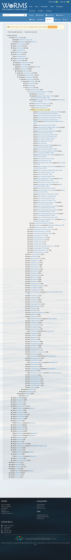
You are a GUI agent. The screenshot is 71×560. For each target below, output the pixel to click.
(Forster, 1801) (46, 154)
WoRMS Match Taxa (42, 515)
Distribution (50, 15)
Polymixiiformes (35, 360)
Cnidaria (19, 397)
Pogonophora (20, 445)
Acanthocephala (21, 44)
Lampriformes (34, 333)
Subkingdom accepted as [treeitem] (25, 41)
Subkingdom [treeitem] (22, 39)
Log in (66, 19)
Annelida (19, 46)
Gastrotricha (20, 412)
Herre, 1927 (44, 160)
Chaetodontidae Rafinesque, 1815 (42, 233)
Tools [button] (50, 19)
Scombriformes (35, 366)
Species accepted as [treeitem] (49, 112)
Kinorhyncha (20, 418)
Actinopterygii (30, 79)
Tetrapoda (28, 393)
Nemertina (20, 433)
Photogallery (59, 6)
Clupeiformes (34, 300)
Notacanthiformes (35, 343)
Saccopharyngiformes (37, 362)
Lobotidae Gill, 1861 (38, 242)
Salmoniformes (35, 364)
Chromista (18, 466)
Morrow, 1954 (45, 141)
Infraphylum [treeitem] (24, 71)
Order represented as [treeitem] (40, 331)
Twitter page (7, 527)
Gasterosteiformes (36, 318)
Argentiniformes (35, 267)
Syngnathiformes (35, 381)
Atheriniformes (35, 271)
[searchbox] (12, 15)
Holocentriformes (35, 329)
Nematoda (20, 427)
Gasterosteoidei (52, 318)
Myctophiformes (35, 341)
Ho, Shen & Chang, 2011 (48, 182)
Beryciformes (34, 279)
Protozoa (18, 475)
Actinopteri (32, 81)
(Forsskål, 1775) (47, 200)
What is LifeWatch (6, 506)
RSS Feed (7, 529)
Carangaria (38, 285)
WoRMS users (5, 511)
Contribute (49, 11)
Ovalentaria (38, 352)
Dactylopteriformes (36, 306)
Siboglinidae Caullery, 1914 (39, 445)
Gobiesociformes (35, 320)
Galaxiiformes (34, 316)
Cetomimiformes (35, 292)
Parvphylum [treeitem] (29, 75)
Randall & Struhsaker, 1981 (50, 170)
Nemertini (19, 435)
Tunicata (23, 64)
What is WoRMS (5, 504)
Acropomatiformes (36, 254)
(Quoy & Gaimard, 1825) (49, 112)
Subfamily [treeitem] (37, 94)
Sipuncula (33, 456)
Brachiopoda (20, 52)
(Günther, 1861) (46, 198)
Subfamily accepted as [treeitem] (45, 96)
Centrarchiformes (35, 289)
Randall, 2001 (46, 176)
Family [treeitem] (43, 229)
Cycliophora (20, 402)
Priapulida (19, 450)
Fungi (17, 468)
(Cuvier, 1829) (46, 125)
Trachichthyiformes (36, 385)
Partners (3, 510)
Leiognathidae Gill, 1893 (39, 239)
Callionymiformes (35, 283)
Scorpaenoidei (51, 368)
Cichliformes (34, 297)
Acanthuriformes (35, 89)
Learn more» (54, 538)
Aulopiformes (34, 273)
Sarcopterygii (30, 391)
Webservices (40, 518)
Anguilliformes (34, 262)
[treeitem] (41, 92)
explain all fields (52, 27)
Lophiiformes (34, 335)
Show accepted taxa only (15, 32)
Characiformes (35, 295)
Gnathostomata (28, 73)
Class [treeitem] (31, 83)
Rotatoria (19, 452)
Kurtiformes (34, 331)
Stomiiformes (34, 375)
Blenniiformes (34, 281)
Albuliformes (34, 256)
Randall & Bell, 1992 (47, 137)
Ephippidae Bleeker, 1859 (40, 237)
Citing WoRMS (41, 504)
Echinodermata (21, 406)
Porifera (19, 448)
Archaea (18, 462)
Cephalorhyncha (21, 56)
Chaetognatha (21, 58)
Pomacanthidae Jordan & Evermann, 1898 (44, 246)
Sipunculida (20, 456)
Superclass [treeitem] (31, 81)
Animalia (18, 37)
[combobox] (13, 15)
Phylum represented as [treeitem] (25, 433)
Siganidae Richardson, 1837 (41, 250)
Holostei (30, 85)
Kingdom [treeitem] (18, 37)
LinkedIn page (8, 530)
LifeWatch (40, 11)
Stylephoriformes (35, 377)
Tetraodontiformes (51, 356)
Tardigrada (20, 458)
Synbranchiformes (36, 379)
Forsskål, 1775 (42, 103)
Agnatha (26, 71)
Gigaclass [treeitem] (30, 79)
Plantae (18, 473)
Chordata (19, 60)
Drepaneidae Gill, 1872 (39, 235)
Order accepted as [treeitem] (45, 292)
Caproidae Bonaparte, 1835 (40, 231)
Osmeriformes (34, 347)
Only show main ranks (31, 32)
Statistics (41, 19)
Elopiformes (34, 308)
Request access (41, 508)
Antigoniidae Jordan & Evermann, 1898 (44, 229)
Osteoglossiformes (36, 350)
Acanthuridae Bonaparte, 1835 (41, 91)
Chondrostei (31, 83)
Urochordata (24, 66)
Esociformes (34, 310)
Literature (40, 15)
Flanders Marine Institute (30, 543)
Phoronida (20, 439)
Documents (32, 11)
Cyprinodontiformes (36, 304)
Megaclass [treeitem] (26, 393)
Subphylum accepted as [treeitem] (27, 66)
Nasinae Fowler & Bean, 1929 (45, 96)
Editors (33, 19)
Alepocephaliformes (36, 258)
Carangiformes (35, 287)
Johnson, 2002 (46, 166)
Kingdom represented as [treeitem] (21, 470)
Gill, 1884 (41, 105)
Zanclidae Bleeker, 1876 (39, 252)
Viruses (18, 477)
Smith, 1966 (44, 145)
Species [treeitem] (46, 115)
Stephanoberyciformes (37, 372)
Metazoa (22, 41)
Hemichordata (21, 416)
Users (52, 6)
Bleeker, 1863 (43, 223)
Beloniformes (34, 277)
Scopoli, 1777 (41, 107)
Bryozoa (19, 54)
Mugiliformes (34, 337)
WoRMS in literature (6, 513)
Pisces (27, 395)
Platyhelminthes (21, 443)
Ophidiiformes (34, 345)
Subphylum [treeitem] (24, 62)
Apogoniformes (35, 264)
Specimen (60, 15)
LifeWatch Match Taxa (43, 516)
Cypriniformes (34, 302)
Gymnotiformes (35, 327)
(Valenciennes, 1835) (49, 117)
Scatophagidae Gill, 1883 (40, 248)
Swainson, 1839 (56, 225)
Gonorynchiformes (36, 325)
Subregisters (44, 6)
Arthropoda (20, 48)
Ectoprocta (20, 408)
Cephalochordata (26, 62)
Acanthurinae (40, 94)
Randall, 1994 (47, 134)
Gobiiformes (34, 322)
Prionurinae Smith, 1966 (43, 99)
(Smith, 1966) (45, 174)
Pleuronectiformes (36, 358)
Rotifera (31, 452)
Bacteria (18, 464)
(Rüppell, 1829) (46, 139)
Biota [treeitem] (12, 35)
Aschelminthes (21, 50)
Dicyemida (20, 404)
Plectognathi (34, 356)
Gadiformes (34, 314)
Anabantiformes (35, 260)
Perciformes (34, 354)
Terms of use (40, 506)
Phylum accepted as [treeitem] (24, 408)
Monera (18, 470)
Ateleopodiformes (35, 269)
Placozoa (19, 441)
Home (30, 6)
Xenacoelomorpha (22, 460)
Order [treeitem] (35, 89)
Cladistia (31, 389)
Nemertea (19, 431)
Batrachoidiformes (36, 275)
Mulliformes (34, 339)
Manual (58, 19)
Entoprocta (20, 410)
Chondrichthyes (30, 75)
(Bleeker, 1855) (47, 149)
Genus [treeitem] (42, 103)
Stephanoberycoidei (55, 372)
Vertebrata (24, 69)
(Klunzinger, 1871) (46, 219)
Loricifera (19, 420)
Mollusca (19, 425)
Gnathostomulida (21, 414)
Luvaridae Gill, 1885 (38, 244)
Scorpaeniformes (35, 368)
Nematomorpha (21, 429)
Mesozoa (19, 422)
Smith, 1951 (45, 178)
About (36, 6)
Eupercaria (38, 312)
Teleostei (30, 87)
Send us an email (8, 525)
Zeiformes (33, 387)
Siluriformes (34, 370)
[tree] (35, 256)
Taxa (32, 15)
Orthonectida (20, 437)
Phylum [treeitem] (21, 44)
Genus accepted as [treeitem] (47, 225)
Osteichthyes (29, 77)
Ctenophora (20, 400)
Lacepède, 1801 (41, 109)
